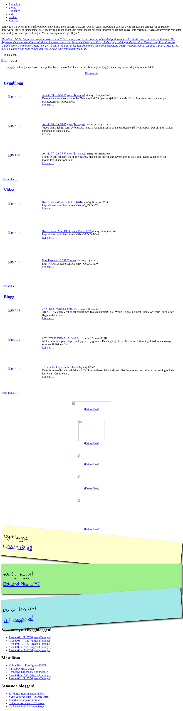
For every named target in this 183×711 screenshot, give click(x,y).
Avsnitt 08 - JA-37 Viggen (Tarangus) (63, 124)
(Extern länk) (91, 409)
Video (12, 14)
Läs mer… (48, 104)
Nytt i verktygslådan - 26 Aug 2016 (62, 337)
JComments (91, 73)
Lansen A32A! (17, 547)
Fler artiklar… (10, 179)
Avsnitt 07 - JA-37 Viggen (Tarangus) (63, 153)
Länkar (13, 17)
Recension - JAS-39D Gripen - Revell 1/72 (67, 231)
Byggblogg (15, 4)
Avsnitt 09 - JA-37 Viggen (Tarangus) (63, 95)
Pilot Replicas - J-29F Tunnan (59, 260)
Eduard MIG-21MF (21, 584)
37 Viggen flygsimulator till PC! (60, 308)
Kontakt (13, 20)
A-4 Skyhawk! (19, 620)
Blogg (12, 7)
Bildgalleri (14, 10)
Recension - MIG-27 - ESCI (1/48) (62, 202)
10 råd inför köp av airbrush (58, 367)
